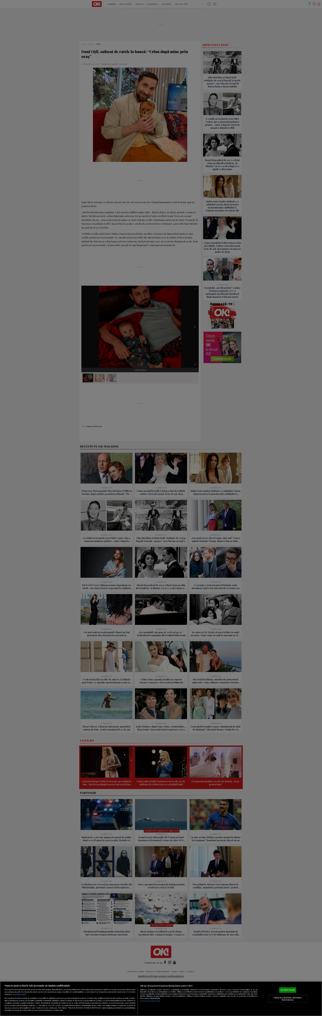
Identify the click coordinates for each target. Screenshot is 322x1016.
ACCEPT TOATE (287, 990)
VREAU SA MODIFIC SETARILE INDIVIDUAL (288, 998)
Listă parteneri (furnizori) (150, 1001)
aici (36, 1005)
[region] (161, 998)
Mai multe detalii (19, 994)
